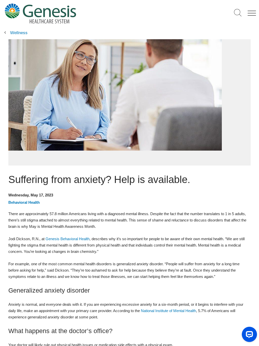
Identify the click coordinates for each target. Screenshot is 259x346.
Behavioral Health (24, 202)
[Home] (76, 13)
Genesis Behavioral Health (68, 239)
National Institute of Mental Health (168, 311)
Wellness (19, 32)
